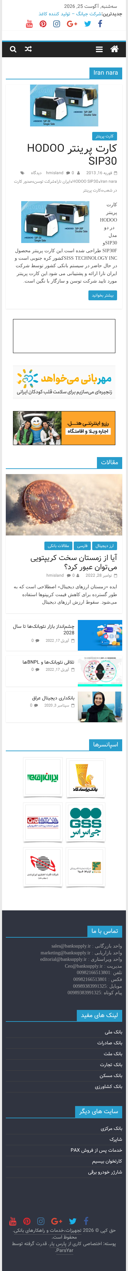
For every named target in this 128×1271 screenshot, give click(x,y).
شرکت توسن (44, 181)
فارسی (82, 546)
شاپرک (116, 1139)
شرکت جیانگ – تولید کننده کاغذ (70, 14)
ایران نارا (63, 181)
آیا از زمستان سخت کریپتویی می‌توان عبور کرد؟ (73, 562)
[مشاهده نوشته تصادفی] (28, 49)
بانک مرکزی (111, 1128)
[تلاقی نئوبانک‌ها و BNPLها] (100, 659)
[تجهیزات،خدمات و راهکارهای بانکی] (114, 49)
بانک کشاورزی (108, 1086)
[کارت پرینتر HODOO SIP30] (64, 89)
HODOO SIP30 (85, 181)
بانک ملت (113, 1054)
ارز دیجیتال (105, 546)
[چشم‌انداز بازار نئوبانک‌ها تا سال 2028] (100, 623)
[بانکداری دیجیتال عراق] (100, 695)
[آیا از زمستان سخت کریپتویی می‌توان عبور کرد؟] (64, 478)
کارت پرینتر (105, 136)
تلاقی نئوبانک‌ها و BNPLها (48, 662)
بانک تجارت (111, 1065)
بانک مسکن (111, 1075)
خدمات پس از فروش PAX (96, 1150)
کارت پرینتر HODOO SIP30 (72, 155)
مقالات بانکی (58, 546)
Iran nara (108, 181)
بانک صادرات (109, 1043)
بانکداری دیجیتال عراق (53, 698)
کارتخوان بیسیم (107, 1161)
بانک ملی (113, 1032)
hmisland (55, 173)
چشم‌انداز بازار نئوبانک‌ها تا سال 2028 (43, 630)
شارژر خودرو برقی (105, 1172)
